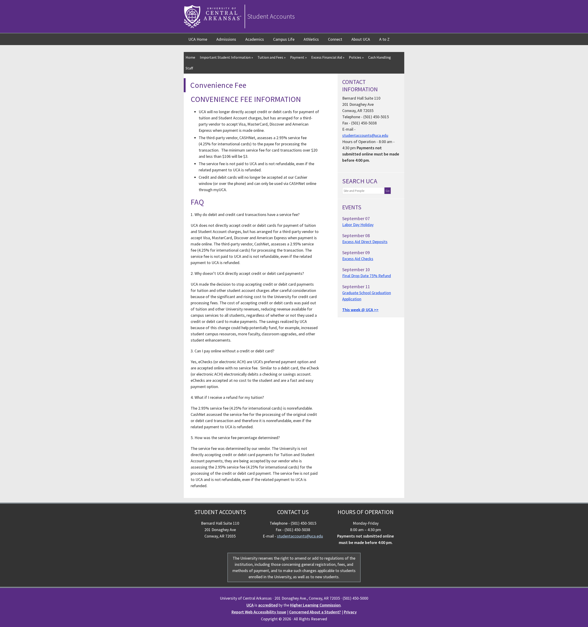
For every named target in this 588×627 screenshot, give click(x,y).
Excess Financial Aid (327, 57)
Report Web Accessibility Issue (259, 612)
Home (190, 57)
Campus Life (283, 39)
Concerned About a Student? (315, 612)
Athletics (311, 39)
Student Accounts (271, 16)
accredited (268, 605)
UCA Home (197, 39)
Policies (356, 57)
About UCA (360, 39)
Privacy (350, 612)
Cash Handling (379, 57)
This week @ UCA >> (360, 309)
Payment (298, 57)
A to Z (384, 39)
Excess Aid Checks (357, 258)
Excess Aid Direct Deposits (364, 241)
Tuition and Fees (271, 57)
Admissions (226, 39)
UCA (250, 605)
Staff (189, 68)
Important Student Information (226, 57)
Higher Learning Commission (315, 605)
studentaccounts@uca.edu (365, 135)
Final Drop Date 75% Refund (366, 275)
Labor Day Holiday (357, 224)
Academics (254, 39)
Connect (335, 39)
